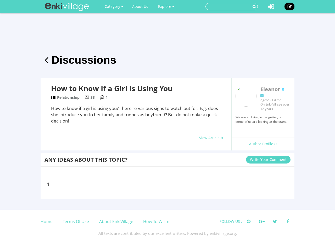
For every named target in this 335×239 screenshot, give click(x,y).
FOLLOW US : (231, 221)
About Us (140, 6)
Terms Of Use (76, 221)
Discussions (82, 60)
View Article (210, 137)
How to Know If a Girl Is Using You (111, 88)
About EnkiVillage (116, 221)
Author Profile (261, 143)
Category (113, 6)
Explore (165, 6)
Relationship (68, 97)
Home (47, 221)
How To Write (156, 221)
